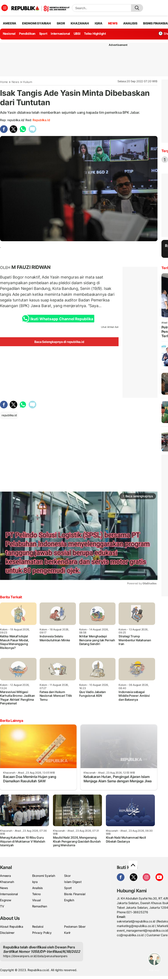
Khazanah (7, 882)
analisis (130, 23)
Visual (36, 900)
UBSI (77, 33)
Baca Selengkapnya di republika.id (59, 342)
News (15, 82)
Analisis (37, 888)
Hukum (27, 82)
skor (61, 23)
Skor (67, 875)
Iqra (35, 882)
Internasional (60, 33)
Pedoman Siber (74, 926)
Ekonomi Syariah (36, 23)
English (69, 900)
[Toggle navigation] (4, 7)
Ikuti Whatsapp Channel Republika (61, 319)
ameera (9, 23)
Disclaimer (7, 932)
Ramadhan (39, 906)
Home (4, 82)
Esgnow (5, 900)
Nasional (9, 33)
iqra (98, 23)
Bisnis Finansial (74, 894)
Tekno (36, 894)
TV (2, 906)
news (112, 23)
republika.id (41, 120)
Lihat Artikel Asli (110, 327)
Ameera (5, 875)
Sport (43, 33)
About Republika (11, 926)
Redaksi (38, 926)
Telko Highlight (95, 33)
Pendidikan (27, 33)
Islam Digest (72, 882)
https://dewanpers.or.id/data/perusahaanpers (35, 956)
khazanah (80, 23)
